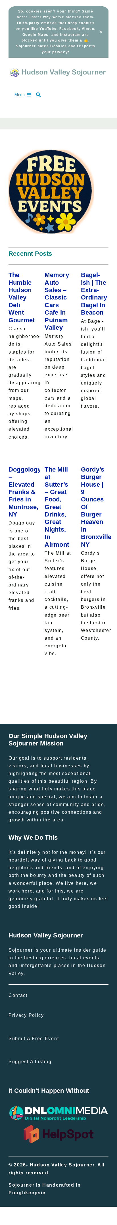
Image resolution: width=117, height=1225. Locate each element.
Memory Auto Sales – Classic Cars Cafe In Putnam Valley (57, 301)
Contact (18, 995)
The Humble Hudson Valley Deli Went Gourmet (22, 297)
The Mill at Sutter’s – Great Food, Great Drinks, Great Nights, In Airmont (57, 507)
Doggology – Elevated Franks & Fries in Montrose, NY (25, 492)
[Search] (41, 94)
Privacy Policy (26, 1015)
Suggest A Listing (30, 1061)
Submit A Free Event (34, 1038)
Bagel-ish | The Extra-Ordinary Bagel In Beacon (94, 293)
